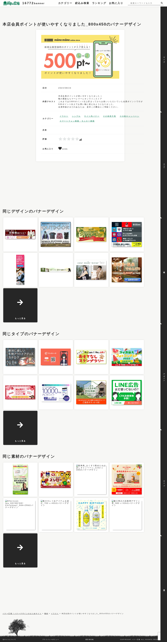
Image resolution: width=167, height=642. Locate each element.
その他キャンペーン (129, 116)
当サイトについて (9, 639)
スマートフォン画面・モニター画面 (77, 121)
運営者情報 (89, 639)
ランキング (99, 3)
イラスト (64, 116)
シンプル (76, 116)
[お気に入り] (60, 149)
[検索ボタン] (162, 3)
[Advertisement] (50, 12)
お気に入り (116, 3)
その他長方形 (109, 116)
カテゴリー (65, 3)
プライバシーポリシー (50, 639)
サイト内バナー (92, 116)
